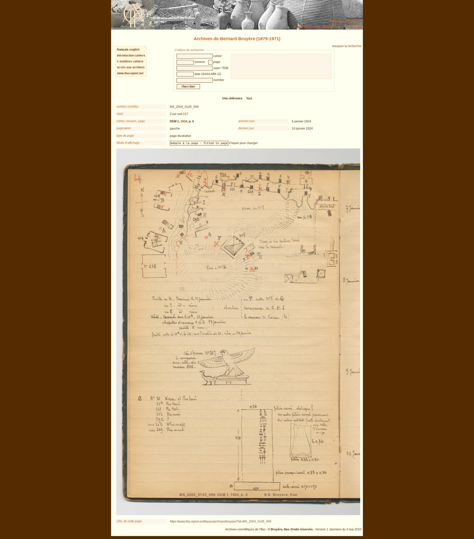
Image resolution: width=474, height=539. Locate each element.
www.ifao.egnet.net (130, 73)
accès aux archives (131, 67)
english (134, 49)
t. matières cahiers (130, 61)
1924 (183, 121)
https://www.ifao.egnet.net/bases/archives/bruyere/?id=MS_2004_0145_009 (220, 521)
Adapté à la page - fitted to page (199, 143)
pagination (124, 128)
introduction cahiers (131, 55)
